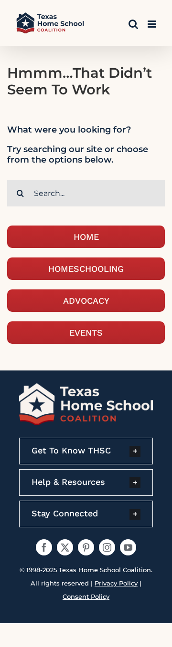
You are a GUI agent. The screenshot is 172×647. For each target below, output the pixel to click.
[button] (86, 451)
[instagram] (107, 547)
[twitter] (65, 547)
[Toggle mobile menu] (153, 24)
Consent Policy (86, 596)
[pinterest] (86, 547)
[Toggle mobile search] (133, 24)
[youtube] (128, 547)
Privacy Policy (116, 583)
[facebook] (44, 547)
